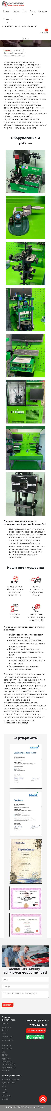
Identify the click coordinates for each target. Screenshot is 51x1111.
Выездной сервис (11, 1079)
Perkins (5, 1030)
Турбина (6, 1058)
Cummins (6, 1027)
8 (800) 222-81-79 (11, 26)
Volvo (4, 1033)
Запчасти (7, 19)
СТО (4, 1086)
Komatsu (6, 1045)
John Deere (7, 1040)
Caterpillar (7, 1037)
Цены (24, 11)
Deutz (5, 1024)
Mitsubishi (7, 1049)
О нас (32, 11)
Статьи (5, 1099)
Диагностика (8, 1083)
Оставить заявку (36, 1030)
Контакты (42, 11)
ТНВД (5, 1055)
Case (4, 1052)
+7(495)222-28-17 (37, 1025)
